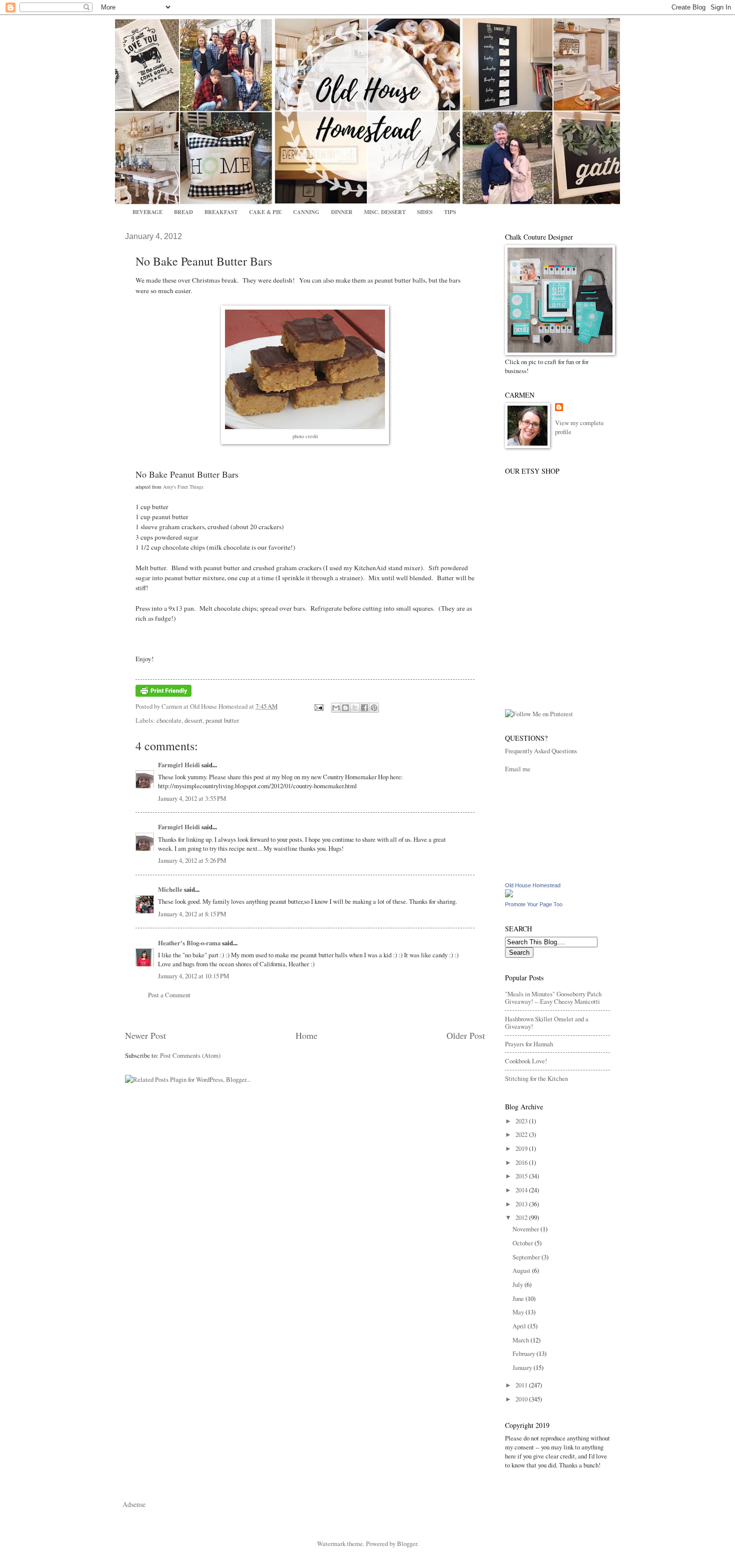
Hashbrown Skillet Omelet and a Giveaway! (546, 1022)
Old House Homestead (532, 885)
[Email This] (336, 708)
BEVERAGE (147, 212)
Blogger (407, 1543)
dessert (193, 720)
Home (307, 1035)
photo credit (305, 436)
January (523, 1367)
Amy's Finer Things (183, 486)
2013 (522, 1203)
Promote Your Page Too (533, 904)
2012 (522, 1217)
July (518, 1284)
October (523, 1242)
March (521, 1339)
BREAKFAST (221, 212)
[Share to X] (355, 708)
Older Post (465, 1035)
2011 (522, 1384)
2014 (522, 1189)
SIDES (424, 212)
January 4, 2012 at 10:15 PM (193, 975)
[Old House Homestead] (509, 894)
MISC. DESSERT (385, 212)
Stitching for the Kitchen (536, 1078)
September (527, 1256)
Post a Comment (169, 994)
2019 (522, 1148)
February (524, 1353)
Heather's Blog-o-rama (189, 942)
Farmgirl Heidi (179, 764)
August (522, 1270)
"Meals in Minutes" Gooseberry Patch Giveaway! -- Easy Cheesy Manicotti (553, 997)
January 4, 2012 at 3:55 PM (192, 798)
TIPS (450, 212)
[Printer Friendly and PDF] (164, 694)
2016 (522, 1162)
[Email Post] (317, 706)
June (519, 1298)
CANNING (306, 212)
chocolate (169, 720)
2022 (522, 1134)
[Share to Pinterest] (374, 708)
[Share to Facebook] (365, 708)
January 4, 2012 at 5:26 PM (192, 860)
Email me (517, 768)
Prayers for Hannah (529, 1043)
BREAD (183, 212)
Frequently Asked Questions (541, 750)
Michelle (170, 889)
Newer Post (145, 1035)
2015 (522, 1175)
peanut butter (222, 720)
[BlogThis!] (345, 708)
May (519, 1311)
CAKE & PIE (265, 212)
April (520, 1325)
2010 (522, 1398)
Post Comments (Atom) (190, 1055)
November (526, 1228)
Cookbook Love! (526, 1060)
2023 (522, 1120)
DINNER (341, 212)
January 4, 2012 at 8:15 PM (192, 913)
